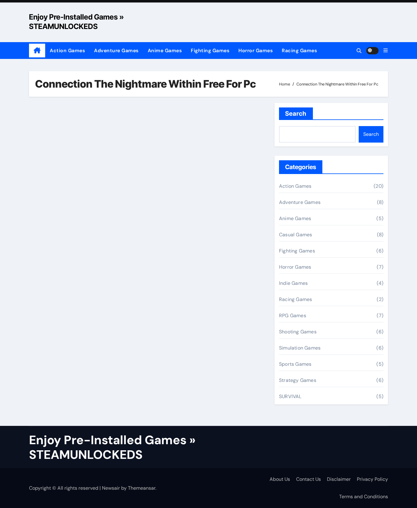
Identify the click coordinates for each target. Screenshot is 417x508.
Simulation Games (300, 348)
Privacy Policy (372, 479)
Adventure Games (116, 50)
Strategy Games (297, 380)
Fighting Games (210, 50)
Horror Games (255, 50)
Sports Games (295, 364)
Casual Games (295, 234)
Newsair (111, 488)
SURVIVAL (290, 396)
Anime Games (165, 50)
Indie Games (293, 283)
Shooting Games (298, 331)
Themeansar (141, 488)
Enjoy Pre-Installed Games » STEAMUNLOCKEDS (112, 447)
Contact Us (308, 479)
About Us (280, 479)
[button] (385, 50)
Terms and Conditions (363, 496)
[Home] (37, 51)
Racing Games (299, 50)
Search (296, 113)
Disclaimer (339, 479)
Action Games (67, 50)
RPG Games (292, 315)
